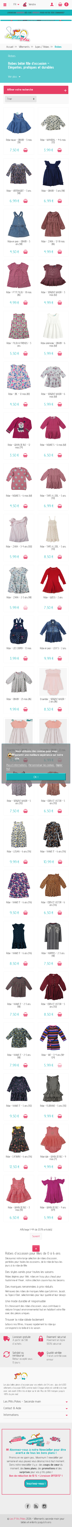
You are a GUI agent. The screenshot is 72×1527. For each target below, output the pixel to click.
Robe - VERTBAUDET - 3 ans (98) (19, 192)
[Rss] (36, 1506)
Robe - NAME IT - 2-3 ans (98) (19, 1005)
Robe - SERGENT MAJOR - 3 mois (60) (53, 293)
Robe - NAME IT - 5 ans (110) (18, 1105)
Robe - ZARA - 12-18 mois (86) (53, 242)
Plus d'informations (16, 765)
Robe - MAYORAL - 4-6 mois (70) (53, 141)
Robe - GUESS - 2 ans (53, 597)
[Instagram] (44, 1506)
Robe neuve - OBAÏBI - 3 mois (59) (19, 141)
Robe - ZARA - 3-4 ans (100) (19, 546)
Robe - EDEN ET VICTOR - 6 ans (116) (53, 903)
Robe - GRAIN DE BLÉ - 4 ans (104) (53, 1208)
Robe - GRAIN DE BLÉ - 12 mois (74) (19, 446)
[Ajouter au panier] (25, 150)
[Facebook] (28, 1506)
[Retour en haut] (36, 1248)
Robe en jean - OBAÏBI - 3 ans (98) (19, 242)
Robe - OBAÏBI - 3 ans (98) (53, 190)
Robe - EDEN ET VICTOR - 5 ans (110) (53, 802)
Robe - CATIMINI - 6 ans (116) (19, 1156)
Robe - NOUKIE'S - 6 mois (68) (53, 444)
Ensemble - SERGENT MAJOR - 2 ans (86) (53, 700)
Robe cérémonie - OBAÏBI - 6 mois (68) (53, 344)
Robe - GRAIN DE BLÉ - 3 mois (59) (19, 1208)
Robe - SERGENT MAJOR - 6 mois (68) (53, 395)
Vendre (32, 4)
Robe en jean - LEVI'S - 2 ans (53, 648)
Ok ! (36, 777)
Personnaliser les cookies (41, 765)
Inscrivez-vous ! (35, 1483)
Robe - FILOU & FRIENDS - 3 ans (19, 344)
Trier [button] (9, 98)
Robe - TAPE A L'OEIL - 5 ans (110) (53, 497)
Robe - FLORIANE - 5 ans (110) (53, 1105)
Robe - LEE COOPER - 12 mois (19, 648)
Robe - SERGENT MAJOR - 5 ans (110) (19, 802)
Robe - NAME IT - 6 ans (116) (53, 851)
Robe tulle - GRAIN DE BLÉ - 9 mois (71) (53, 1158)
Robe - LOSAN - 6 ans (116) (19, 851)
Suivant (36, 1236)
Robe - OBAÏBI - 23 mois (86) (19, 699)
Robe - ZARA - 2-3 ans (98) (19, 597)
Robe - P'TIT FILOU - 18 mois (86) (18, 293)
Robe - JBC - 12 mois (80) (19, 393)
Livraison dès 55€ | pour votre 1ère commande (35, 12)
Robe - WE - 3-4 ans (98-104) (53, 1056)
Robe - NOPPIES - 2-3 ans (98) (53, 954)
